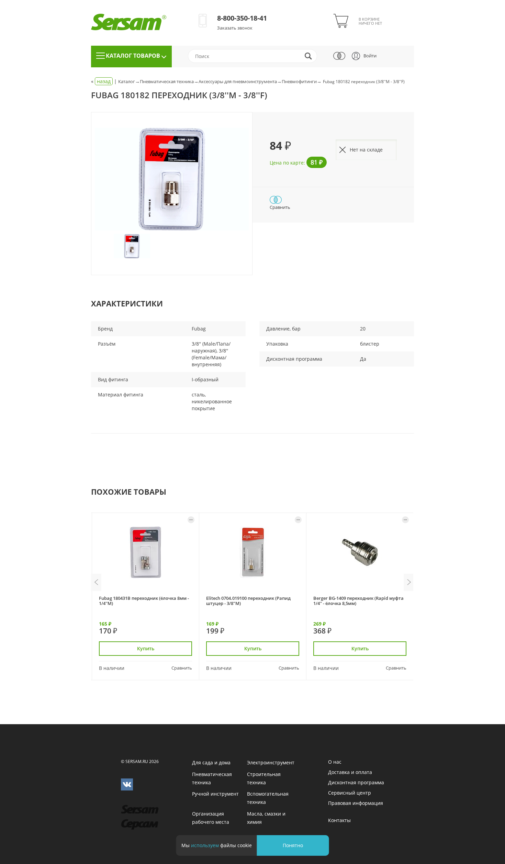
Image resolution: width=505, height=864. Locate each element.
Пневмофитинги (299, 81)
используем (205, 845)
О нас (334, 762)
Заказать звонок (234, 28)
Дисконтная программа (356, 782)
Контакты (339, 820)
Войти (370, 56)
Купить (145, 648)
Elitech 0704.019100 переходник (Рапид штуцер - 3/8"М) (248, 600)
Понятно (293, 845)
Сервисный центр (349, 792)
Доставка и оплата (350, 772)
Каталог (126, 81)
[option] (172, 179)
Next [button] (409, 582)
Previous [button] (96, 582)
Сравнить (280, 207)
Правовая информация (355, 803)
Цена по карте (287, 162)
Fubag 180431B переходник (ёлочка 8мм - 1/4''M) (144, 600)
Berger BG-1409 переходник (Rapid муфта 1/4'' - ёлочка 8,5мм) (358, 600)
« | (104, 81)
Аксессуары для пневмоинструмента (238, 81)
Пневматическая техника (167, 81)
